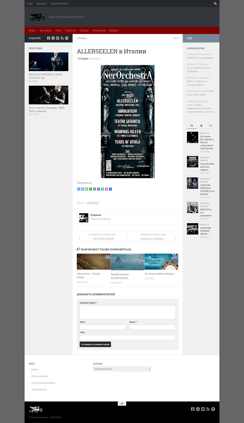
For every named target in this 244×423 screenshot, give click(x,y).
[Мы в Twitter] (57, 38)
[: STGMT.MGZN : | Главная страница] (37, 17)
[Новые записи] (191, 126)
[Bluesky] (66, 38)
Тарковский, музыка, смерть (207, 166)
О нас (30, 3)
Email (133, 322)
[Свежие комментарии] (210, 126)
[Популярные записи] (201, 126)
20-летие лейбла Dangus (159, 273)
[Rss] (62, 38)
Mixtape (113, 30)
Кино (59, 30)
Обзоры (84, 30)
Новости (71, 30)
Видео (32, 30)
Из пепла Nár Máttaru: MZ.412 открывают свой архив (207, 142)
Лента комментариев (43, 382)
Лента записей (39, 376)
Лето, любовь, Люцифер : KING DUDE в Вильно (46, 109)
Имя (83, 322)
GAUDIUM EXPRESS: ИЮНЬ (205, 230)
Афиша (82, 38)
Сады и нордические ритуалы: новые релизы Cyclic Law (200, 108)
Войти (34, 369)
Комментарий (88, 302)
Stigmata (83, 58)
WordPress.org (38, 389)
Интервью (46, 30)
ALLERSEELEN (92, 203)
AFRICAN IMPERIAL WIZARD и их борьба (207, 189)
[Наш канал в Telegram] (53, 38)
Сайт (82, 332)
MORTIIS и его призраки (200, 57)
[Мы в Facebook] (48, 38)
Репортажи (98, 30)
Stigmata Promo (59, 3)
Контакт (42, 3)
